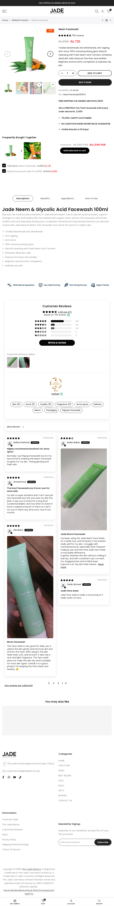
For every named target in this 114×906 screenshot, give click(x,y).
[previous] (7, 54)
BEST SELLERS (64, 775)
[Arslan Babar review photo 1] (84, 489)
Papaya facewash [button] (71, 410)
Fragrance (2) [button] (64, 404)
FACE (61, 780)
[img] (13, 438)
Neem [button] (37, 410)
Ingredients (67, 198)
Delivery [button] (98, 404)
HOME (61, 760)
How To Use (91, 198)
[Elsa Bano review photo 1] (30, 587)
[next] (50, 54)
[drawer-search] (96, 11)
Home (5, 20)
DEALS (61, 770)
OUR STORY (64, 765)
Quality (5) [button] (46, 404)
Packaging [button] (51, 410)
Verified (55, 394)
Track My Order (10, 819)
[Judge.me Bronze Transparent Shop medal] (56, 383)
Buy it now (85, 82)
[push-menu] (4, 11)
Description (22, 198)
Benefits (45, 198)
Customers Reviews (12, 829)
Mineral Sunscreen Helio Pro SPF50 (24, 171)
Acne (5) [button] (30, 404)
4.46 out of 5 (65, 312)
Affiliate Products (20, 20)
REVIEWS (62, 795)
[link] (57, 285)
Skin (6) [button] (16, 404)
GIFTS (61, 790)
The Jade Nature (10, 824)
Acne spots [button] (82, 404)
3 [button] (58, 683)
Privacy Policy (9, 839)
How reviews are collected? (19, 685)
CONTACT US (65, 800)
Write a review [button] (57, 342)
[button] (65, 35)
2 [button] (53, 683)
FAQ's (5, 834)
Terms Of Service (11, 849)
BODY (61, 785)
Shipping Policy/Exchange (15, 844)
